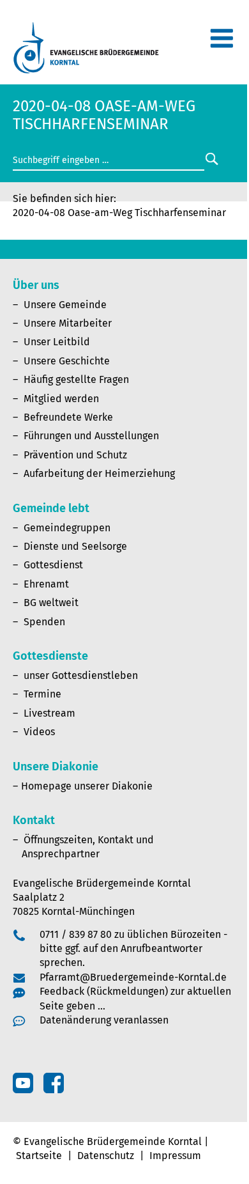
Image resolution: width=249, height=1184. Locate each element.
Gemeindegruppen (67, 528)
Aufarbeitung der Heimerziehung (99, 473)
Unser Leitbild (57, 342)
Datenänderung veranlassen (104, 1020)
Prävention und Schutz (75, 455)
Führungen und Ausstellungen (91, 436)
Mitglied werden (61, 399)
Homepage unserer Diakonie (87, 786)
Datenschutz (105, 1155)
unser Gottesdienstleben (81, 675)
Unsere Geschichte (67, 361)
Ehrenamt (46, 584)
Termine (42, 694)
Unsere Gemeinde (65, 305)
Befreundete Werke (68, 417)
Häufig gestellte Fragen (76, 379)
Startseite (39, 1155)
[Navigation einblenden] (221, 44)
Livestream (49, 713)
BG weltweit (51, 602)
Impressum (175, 1155)
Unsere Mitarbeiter (68, 323)
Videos (39, 732)
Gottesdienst (53, 565)
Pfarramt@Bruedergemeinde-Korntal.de (133, 977)
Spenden (44, 622)
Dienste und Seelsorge (75, 546)
